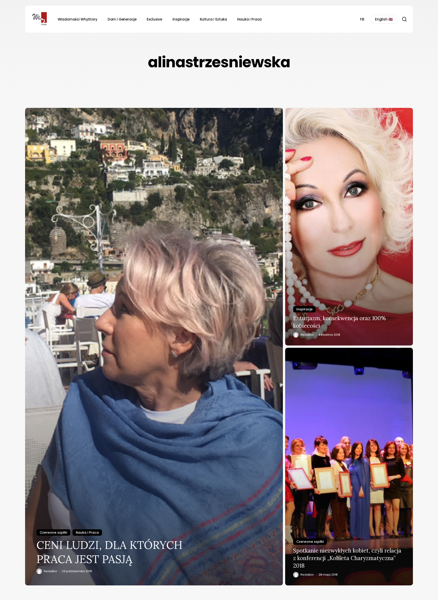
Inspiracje (304, 309)
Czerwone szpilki (53, 532)
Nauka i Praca (87, 532)
